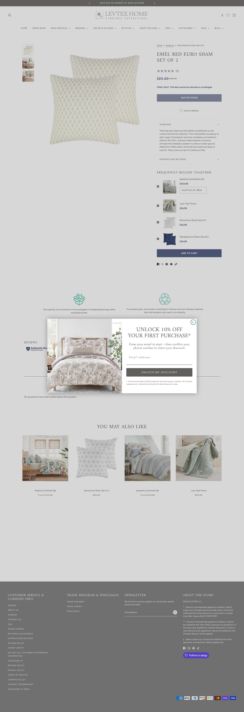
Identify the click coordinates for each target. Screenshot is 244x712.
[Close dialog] (193, 322)
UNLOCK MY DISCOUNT (159, 372)
